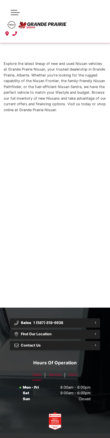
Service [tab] (55, 375)
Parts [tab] (73, 375)
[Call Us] (15, 34)
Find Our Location (36, 334)
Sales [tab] (36, 375)
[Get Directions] (7, 34)
